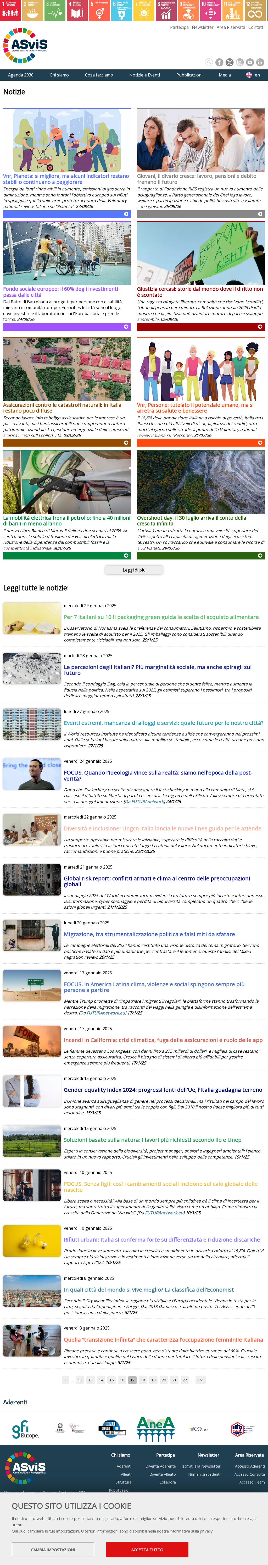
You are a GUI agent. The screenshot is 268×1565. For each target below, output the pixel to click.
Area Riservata (231, 27)
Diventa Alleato (162, 1474)
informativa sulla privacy (191, 1531)
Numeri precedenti (204, 1474)
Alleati (126, 1474)
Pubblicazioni (120, 1490)
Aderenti (124, 1466)
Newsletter (203, 27)
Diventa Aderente (161, 1466)
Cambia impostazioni (53, 1549)
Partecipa (179, 27)
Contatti (256, 27)
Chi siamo (120, 1455)
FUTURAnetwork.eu (106, 1013)
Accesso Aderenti (250, 1466)
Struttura (123, 1482)
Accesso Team (252, 1482)
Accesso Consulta (249, 1474)
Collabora (167, 1482)
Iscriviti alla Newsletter (201, 1466)
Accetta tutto (147, 1549)
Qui (15, 1531)
